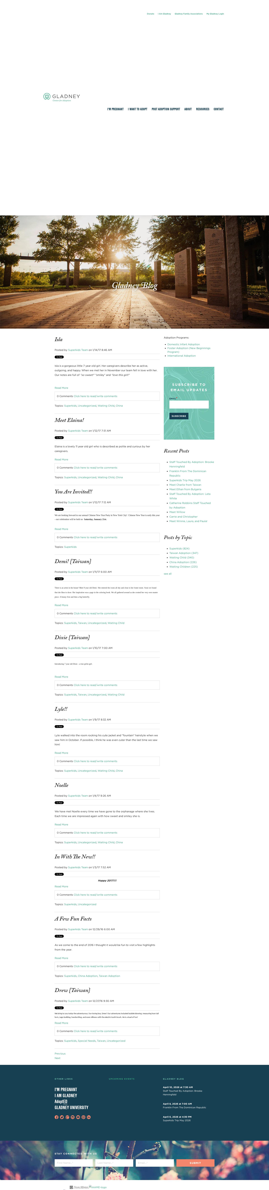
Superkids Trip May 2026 (185, 480)
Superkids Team (78, 349)
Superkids (70, 405)
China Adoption (88, 975)
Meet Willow (177, 512)
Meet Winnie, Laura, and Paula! (188, 521)
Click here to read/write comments (95, 396)
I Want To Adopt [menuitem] (137, 109)
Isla (58, 340)
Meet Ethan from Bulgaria (185, 489)
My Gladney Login (215, 14)
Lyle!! (61, 710)
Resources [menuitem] (202, 109)
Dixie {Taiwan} (72, 638)
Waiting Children (183, 566)
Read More (61, 387)
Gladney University (71, 1107)
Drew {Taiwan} (72, 991)
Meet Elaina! (69, 421)
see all (168, 573)
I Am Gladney (164, 14)
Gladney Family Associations (189, 14)
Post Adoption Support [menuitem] (166, 109)
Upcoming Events (122, 1079)
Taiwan (82, 622)
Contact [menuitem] (219, 109)
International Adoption (181, 355)
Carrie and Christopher (183, 516)
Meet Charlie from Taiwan (185, 484)
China (119, 405)
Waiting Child (106, 405)
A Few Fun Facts (73, 919)
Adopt (61, 1101)
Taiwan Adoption (109, 975)
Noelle (61, 786)
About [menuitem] (188, 109)
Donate (150, 14)
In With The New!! (75, 857)
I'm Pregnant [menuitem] (115, 109)
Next (57, 1058)
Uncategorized (87, 405)
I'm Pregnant (66, 1089)
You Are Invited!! (73, 492)
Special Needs (87, 1040)
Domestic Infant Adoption (183, 344)
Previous (60, 1053)
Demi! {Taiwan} (73, 562)
